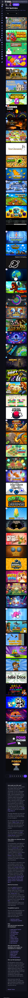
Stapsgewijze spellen (16, 920)
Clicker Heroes (12, 835)
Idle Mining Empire (15, 957)
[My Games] (6, 4)
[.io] (2, 35)
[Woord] (2, 58)
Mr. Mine (12, 935)
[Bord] (2, 33)
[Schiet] (2, 47)
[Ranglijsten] (2, 22)
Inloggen (16, 4)
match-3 (15, 887)
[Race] (2, 45)
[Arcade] (2, 28)
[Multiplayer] (2, 20)
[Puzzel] (2, 42)
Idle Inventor (13, 943)
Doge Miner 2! (11, 811)
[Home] (2, 6)
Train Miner (13, 931)
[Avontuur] (2, 31)
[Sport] (2, 52)
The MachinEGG (14, 932)
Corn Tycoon (17, 876)
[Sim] (2, 49)
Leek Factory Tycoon (15, 879)
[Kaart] (2, 38)
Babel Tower (16, 822)
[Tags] (2, 62)
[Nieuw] (2, 11)
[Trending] (2, 13)
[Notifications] (10, 4)
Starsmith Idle (14, 941)
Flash (21, 832)
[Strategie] (2, 54)
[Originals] (2, 18)
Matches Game (16, 889)
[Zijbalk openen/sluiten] (2, 1)
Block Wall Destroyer (16, 876)
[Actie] (2, 26)
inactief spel (15, 848)
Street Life (14, 893)
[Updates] (2, 15)
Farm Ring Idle (14, 934)
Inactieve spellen (15, 919)
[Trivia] (2, 56)
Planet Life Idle (16, 879)
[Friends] (2, 4)
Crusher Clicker (18, 867)
